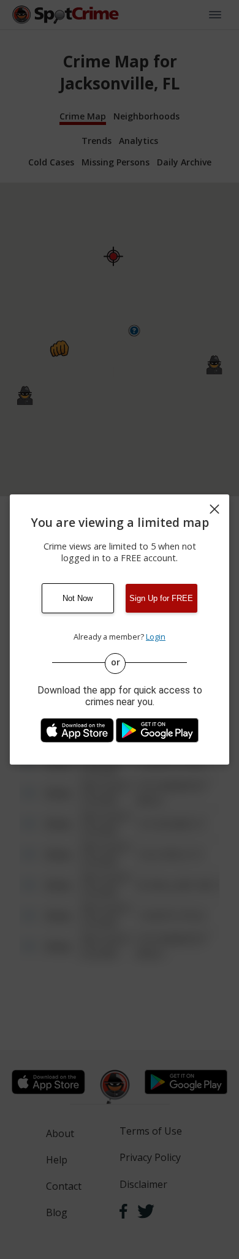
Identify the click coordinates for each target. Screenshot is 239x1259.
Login (155, 636)
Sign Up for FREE (161, 598)
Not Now (78, 598)
